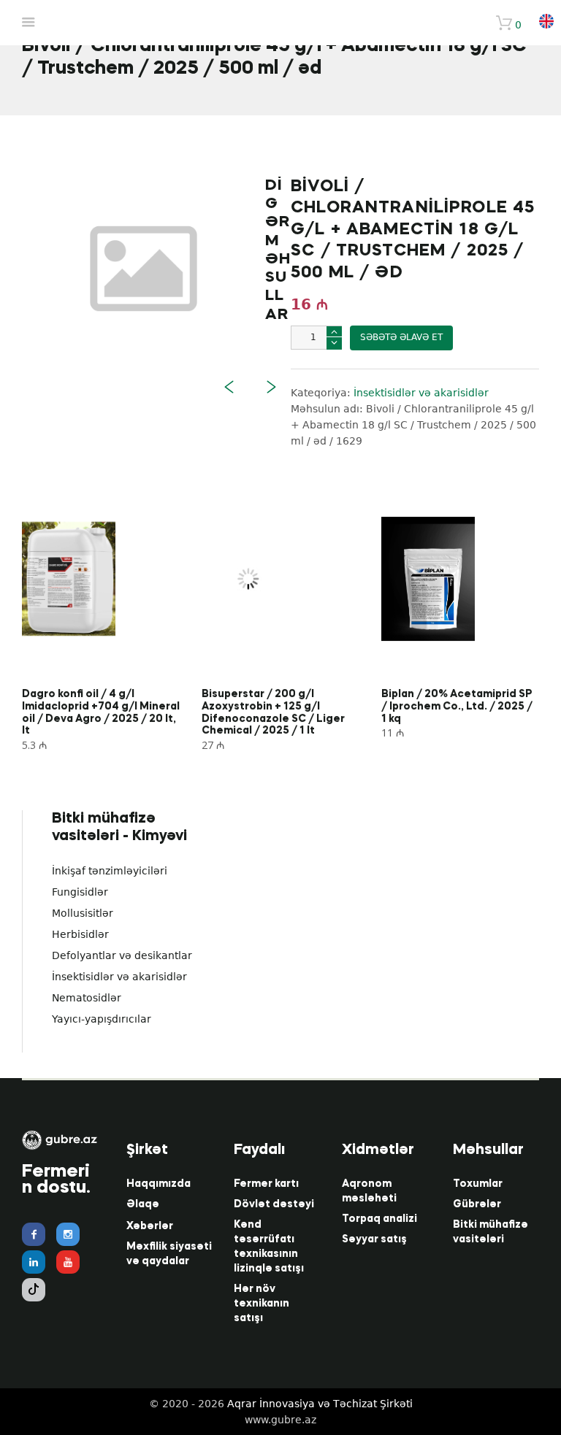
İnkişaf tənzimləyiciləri (109, 871)
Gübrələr (477, 1204)
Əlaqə (142, 1204)
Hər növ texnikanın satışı (261, 1303)
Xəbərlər (149, 1226)
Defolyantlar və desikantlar (122, 955)
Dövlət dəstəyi (274, 1204)
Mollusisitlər (82, 913)
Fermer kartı (266, 1184)
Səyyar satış (374, 1239)
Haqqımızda (158, 1184)
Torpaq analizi (379, 1219)
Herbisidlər (80, 934)
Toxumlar (478, 1184)
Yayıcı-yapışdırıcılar (101, 1019)
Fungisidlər (80, 892)
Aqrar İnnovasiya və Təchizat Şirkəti (320, 1403)
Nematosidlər (86, 998)
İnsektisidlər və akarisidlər (119, 976)
